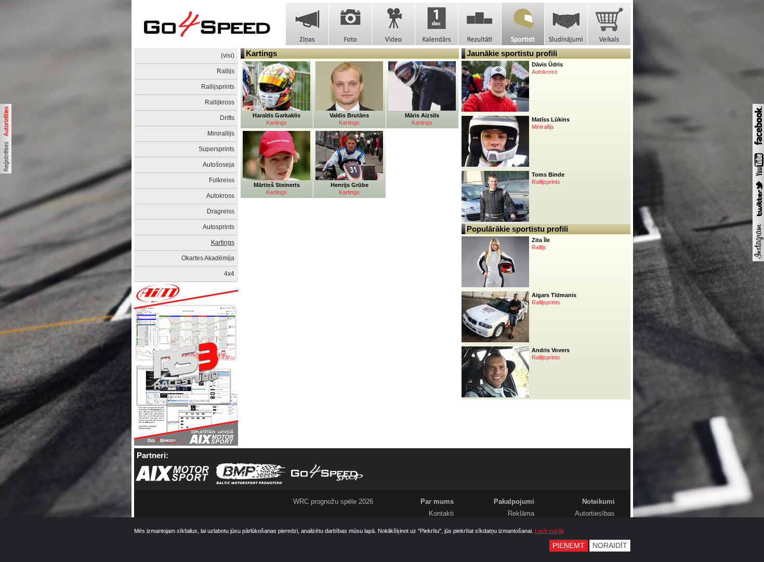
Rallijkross (219, 102)
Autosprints (218, 227)
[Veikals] (609, 24)
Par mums (437, 501)
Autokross (220, 195)
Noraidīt (609, 546)
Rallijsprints (217, 86)
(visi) (227, 55)
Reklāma (521, 513)
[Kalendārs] (436, 24)
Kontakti (441, 513)
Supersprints (216, 149)
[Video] (393, 24)
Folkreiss (221, 180)
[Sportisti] (523, 24)
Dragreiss (220, 211)
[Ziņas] (307, 24)
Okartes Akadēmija (207, 258)
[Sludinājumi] (566, 24)
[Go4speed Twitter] (758, 218)
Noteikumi (598, 501)
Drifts (227, 118)
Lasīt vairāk (549, 531)
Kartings (222, 242)
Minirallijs (220, 133)
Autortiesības (595, 513)
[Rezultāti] (479, 24)
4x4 (229, 273)
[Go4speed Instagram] (758, 259)
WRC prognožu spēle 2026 (333, 501)
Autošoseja (218, 164)
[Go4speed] (207, 24)
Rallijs (225, 71)
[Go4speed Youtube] (758, 176)
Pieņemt (568, 546)
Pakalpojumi (514, 501)
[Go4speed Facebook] (758, 146)
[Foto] (350, 24)
